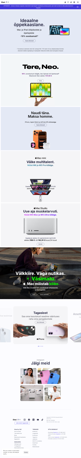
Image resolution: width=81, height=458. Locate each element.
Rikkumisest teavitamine (20, 437)
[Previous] (16, 325)
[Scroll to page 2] (39, 346)
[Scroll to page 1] (38, 346)
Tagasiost (35, 437)
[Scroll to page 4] (43, 346)
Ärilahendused (36, 446)
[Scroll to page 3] (41, 346)
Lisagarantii (35, 433)
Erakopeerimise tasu (19, 447)
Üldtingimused (17, 444)
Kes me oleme (17, 431)
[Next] (64, 325)
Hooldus (34, 444)
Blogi (15, 435)
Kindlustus (35, 431)
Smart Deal (35, 443)
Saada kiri (55, 432)
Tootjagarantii (17, 446)
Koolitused (35, 435)
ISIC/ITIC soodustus (37, 441)
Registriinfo (17, 439)
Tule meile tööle (18, 433)
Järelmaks (35, 439)
